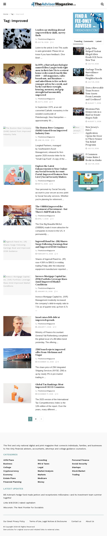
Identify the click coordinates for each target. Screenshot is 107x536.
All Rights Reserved (26, 527)
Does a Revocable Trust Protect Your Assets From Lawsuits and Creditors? (95, 93)
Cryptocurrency (11, 471)
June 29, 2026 (43, 140)
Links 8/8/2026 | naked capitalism (19, 503)
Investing (42, 460)
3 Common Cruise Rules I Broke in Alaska (93, 157)
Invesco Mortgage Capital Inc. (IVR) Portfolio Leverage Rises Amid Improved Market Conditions (51, 280)
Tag (12, 14)
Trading (76, 474)
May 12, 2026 (42, 184)
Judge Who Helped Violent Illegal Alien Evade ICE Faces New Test (94, 54)
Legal (40, 467)
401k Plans (8, 460)
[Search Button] (102, 4)
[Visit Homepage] (53, 4)
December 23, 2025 (45, 362)
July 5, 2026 (42, 102)
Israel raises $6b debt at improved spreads (47, 318)
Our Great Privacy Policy (14, 521)
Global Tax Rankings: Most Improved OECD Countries (49, 386)
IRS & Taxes (43, 464)
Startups (76, 467)
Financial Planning (12, 482)
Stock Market (78, 471)
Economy (8, 474)
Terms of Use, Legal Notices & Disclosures (48, 521)
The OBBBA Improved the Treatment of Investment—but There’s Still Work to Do (51, 209)
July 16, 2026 (42, 42)
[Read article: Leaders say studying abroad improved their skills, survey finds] (17, 39)
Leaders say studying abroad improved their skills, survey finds (50, 33)
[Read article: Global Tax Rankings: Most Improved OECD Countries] (17, 393)
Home (5, 14)
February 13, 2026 (45, 254)
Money (41, 482)
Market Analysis (45, 471)
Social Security (79, 464)
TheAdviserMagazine (46, 39)
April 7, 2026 (42, 219)
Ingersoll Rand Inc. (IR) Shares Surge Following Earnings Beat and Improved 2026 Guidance (51, 244)
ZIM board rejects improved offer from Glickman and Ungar (50, 352)
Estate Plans (9, 478)
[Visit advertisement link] (88, 23)
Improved (20, 14)
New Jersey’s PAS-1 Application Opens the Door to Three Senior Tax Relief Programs (94, 136)
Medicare (42, 478)
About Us (90, 521)
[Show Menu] (4, 4)
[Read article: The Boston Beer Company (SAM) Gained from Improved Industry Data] (17, 136)
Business (7, 464)
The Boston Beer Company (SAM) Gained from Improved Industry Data (51, 130)
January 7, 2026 (44, 327)
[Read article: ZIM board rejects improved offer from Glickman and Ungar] (17, 358)
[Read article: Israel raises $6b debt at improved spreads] (17, 326)
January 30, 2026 (45, 291)
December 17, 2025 (45, 394)
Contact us (76, 521)
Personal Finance (80, 460)
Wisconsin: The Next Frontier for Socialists (23, 507)
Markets (42, 474)
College (7, 467)
